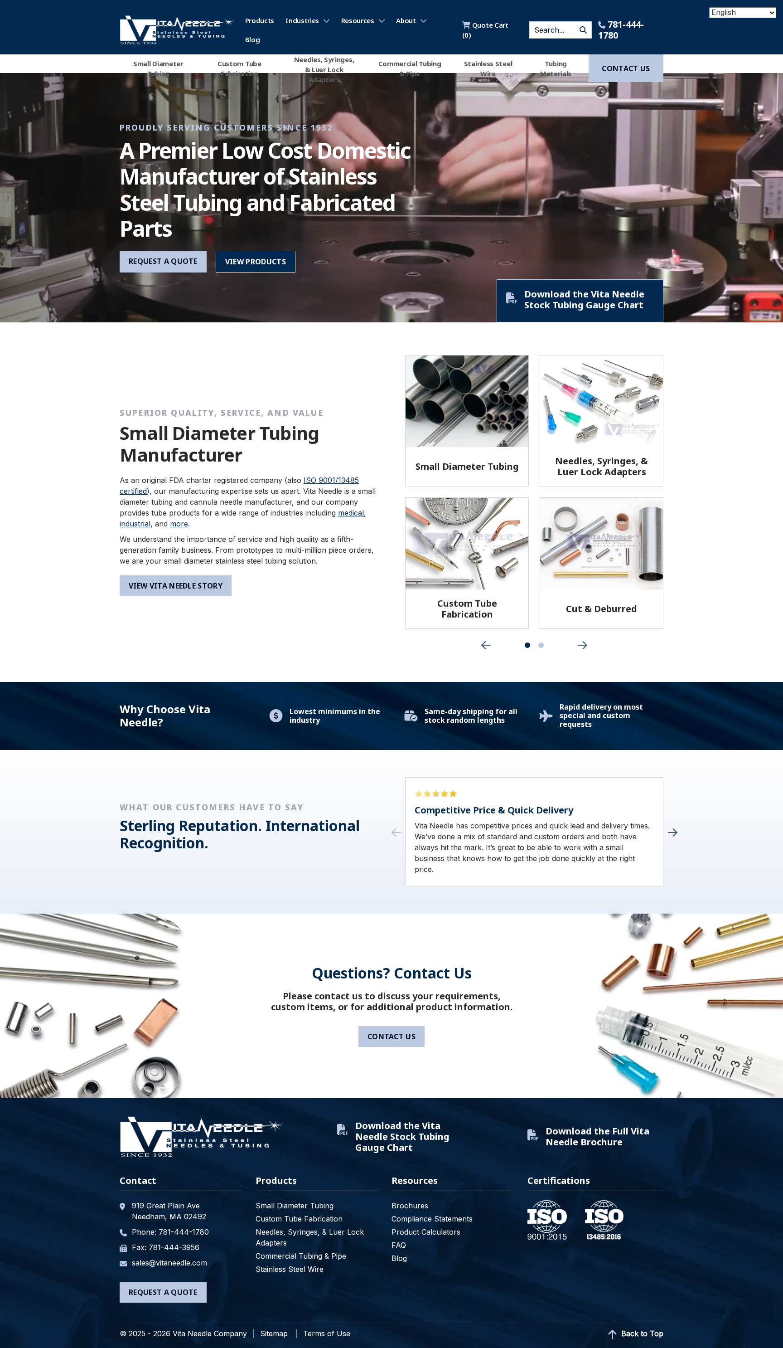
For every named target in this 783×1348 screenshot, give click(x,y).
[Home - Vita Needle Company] (177, 29)
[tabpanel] (467, 492)
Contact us (626, 68)
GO (583, 30)
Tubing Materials (555, 68)
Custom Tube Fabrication (239, 68)
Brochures (410, 1205)
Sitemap (274, 1333)
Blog (252, 39)
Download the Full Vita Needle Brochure (597, 1137)
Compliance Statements (432, 1218)
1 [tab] (527, 645)
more (179, 523)
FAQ (399, 1245)
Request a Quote (163, 261)
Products (260, 20)
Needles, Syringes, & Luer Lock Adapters (324, 68)
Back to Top (641, 1333)
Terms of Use (326, 1333)
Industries (302, 20)
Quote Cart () (485, 29)
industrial (135, 523)
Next (582, 645)
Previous (485, 645)
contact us (391, 1036)
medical (351, 512)
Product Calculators (426, 1231)
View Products (255, 262)
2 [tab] (541, 645)
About (406, 20)
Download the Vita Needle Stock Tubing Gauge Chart (584, 300)
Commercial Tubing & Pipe (409, 68)
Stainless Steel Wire (488, 68)
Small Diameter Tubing (158, 68)
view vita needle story (175, 586)
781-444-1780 (621, 30)
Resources (357, 20)
